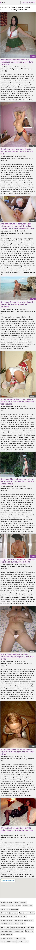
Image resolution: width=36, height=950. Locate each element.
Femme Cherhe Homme (27, 913)
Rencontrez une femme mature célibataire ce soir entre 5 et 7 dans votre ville (16, 61)
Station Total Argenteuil (8, 942)
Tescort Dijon (5, 927)
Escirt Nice (30, 927)
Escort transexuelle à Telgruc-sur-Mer (13, 938)
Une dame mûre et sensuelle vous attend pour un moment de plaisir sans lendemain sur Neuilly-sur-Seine (17, 226)
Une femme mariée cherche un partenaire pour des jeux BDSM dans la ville (17, 656)
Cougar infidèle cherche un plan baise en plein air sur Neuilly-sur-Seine (17, 560)
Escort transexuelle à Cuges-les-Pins (13, 924)
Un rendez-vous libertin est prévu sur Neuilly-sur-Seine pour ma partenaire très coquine (17, 401)
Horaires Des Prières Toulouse (11, 906)
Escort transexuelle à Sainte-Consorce (13, 902)
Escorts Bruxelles (6, 934)
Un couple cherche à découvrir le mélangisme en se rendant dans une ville (16, 830)
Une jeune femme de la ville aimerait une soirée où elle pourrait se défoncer (16, 304)
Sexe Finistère (29, 920)
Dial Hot (23, 916)
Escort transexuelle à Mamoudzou (12, 920)
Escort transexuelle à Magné (10, 916)
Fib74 (2, 2)
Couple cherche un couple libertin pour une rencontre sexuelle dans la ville (16, 151)
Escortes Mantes (23, 942)
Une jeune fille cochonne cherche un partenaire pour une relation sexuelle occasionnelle (17, 481)
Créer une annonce (28, 2)
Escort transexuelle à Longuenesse (12, 931)
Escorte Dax (29, 931)
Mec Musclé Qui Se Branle (9, 913)
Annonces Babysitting (18, 927)
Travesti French (27, 906)
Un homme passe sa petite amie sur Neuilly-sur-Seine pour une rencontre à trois (17, 751)
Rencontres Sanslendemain (10, 909)
